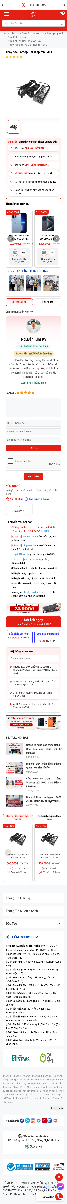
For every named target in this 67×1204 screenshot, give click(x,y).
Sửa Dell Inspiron (17, 37)
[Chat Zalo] (48, 1186)
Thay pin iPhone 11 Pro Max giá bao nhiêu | (25, 1087)
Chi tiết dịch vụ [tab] (19, 302)
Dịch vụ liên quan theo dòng (49, 817)
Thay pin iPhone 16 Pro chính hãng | (28, 1079)
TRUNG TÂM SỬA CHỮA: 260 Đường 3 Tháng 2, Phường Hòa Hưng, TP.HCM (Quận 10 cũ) (35, 670)
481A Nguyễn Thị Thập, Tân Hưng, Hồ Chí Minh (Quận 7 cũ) (34, 706)
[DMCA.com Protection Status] (42, 1167)
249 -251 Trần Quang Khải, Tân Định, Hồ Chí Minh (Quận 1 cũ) (33, 683)
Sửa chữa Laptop (30, 33)
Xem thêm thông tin (32, 382)
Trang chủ (9, 33)
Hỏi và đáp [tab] (47, 302)
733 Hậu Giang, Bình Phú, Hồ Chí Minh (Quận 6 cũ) (32, 694)
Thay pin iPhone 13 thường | (17, 1076)
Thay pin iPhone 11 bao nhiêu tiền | (45, 1083)
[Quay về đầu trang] (59, 1177)
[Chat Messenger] (59, 1186)
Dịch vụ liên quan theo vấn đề (17, 817)
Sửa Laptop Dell (54, 33)
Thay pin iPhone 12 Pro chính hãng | (40, 1091)
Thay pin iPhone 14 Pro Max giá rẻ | (24, 1098)
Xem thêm (57, 1108)
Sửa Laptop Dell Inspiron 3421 (25, 40)
